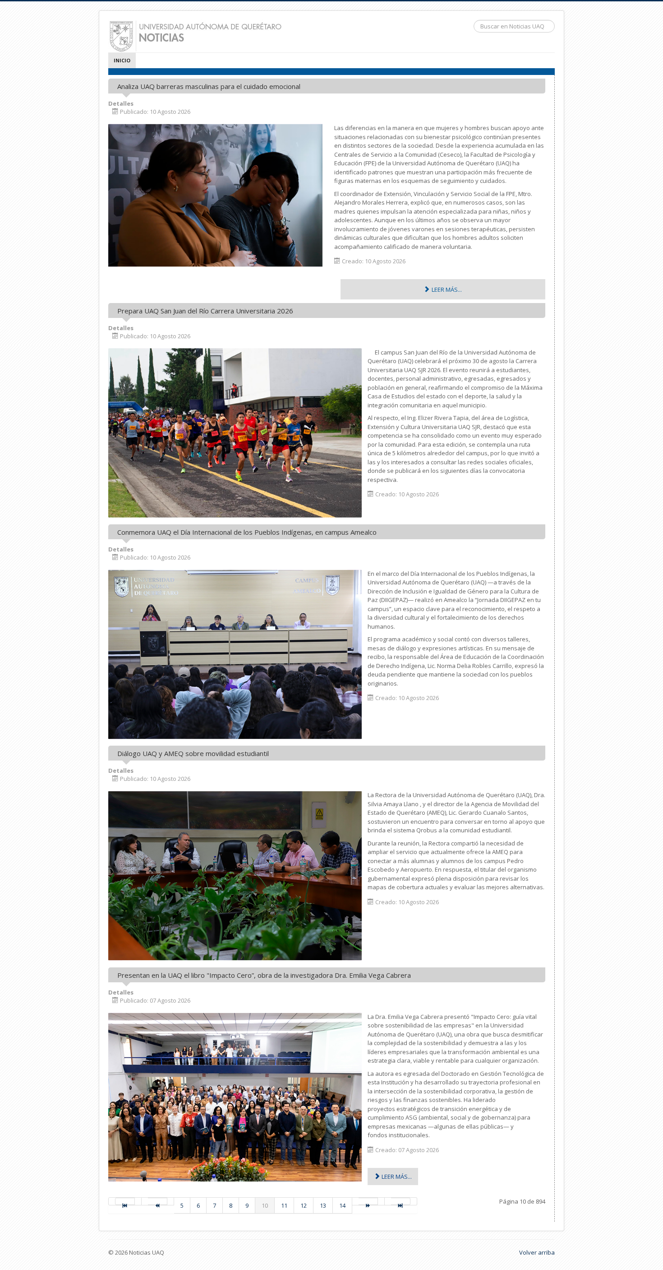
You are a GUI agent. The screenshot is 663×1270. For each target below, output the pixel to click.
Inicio (122, 60)
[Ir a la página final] (401, 1201)
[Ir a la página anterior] (158, 1201)
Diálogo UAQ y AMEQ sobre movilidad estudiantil (193, 753)
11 (284, 1205)
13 (323, 1205)
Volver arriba (537, 1252)
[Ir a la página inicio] (125, 1201)
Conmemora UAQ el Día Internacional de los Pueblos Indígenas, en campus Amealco (247, 532)
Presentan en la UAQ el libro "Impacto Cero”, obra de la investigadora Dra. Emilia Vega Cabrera (264, 975)
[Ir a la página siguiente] (368, 1201)
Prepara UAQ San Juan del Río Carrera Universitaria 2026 (205, 310)
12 (303, 1205)
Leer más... (446, 289)
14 (342, 1205)
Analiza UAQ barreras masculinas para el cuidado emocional (208, 86)
